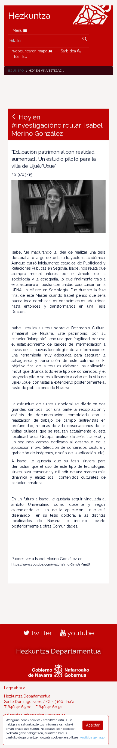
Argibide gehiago (92, 737)
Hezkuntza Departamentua (58, 651)
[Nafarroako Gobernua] (58, 670)
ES (16, 56)
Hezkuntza (29, 15)
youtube (80, 633)
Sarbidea (69, 51)
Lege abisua (14, 688)
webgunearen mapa (30, 51)
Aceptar (93, 725)
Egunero (16, 70)
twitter (41, 633)
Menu (18, 30)
